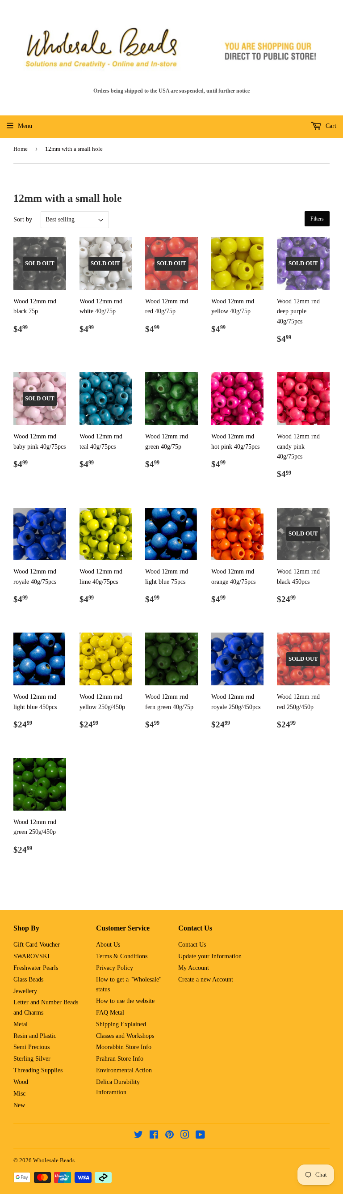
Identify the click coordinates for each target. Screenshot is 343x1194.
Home (20, 148)
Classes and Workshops (125, 1036)
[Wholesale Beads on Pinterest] (169, 1136)
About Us (108, 944)
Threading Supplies (38, 1070)
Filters (317, 219)
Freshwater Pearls (35, 968)
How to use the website (125, 1001)
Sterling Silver (31, 1058)
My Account (193, 968)
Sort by (22, 219)
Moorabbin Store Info (123, 1047)
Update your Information (210, 956)
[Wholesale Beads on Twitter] (138, 1136)
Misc (19, 1093)
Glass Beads (28, 979)
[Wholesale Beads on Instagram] (184, 1136)
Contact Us (192, 944)
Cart (330, 126)
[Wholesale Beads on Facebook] (154, 1136)
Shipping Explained (121, 1024)
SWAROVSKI (31, 956)
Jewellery (25, 991)
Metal (20, 1024)
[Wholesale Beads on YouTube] (200, 1136)
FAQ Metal (110, 1012)
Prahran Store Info (119, 1058)
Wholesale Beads (54, 1160)
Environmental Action (124, 1070)
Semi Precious (31, 1047)
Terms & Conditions (121, 956)
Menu (25, 126)
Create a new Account (205, 979)
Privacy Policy (114, 968)
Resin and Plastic (34, 1036)
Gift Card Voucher (36, 944)
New (19, 1105)
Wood (20, 1082)
